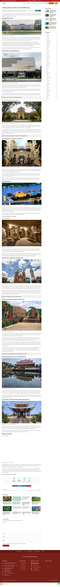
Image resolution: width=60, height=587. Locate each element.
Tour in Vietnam (13, 216)
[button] (36, 10)
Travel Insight (34, 3)
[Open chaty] (1, 584)
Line (24, 480)
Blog (9, 10)
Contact (43, 551)
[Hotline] (14, 478)
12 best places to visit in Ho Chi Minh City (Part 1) (13, 296)
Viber (29, 480)
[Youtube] (38, 563)
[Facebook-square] (32, 563)
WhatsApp (19, 480)
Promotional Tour (41, 3)
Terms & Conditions (37, 551)
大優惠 (56, 3)
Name (4, 533)
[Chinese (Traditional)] (44, 3)
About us (24, 3)
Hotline (14, 480)
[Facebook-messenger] (34, 563)
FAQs (24, 551)
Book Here (50, 3)
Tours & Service (28, 3)
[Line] (24, 478)
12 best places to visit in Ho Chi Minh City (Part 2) (13, 97)
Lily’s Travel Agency (19, 551)
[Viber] (29, 478)
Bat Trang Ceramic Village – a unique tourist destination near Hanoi (16, 135)
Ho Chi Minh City (12, 10)
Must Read (20, 10)
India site (56, 580)
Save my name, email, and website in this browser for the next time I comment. (15, 543)
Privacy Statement (29, 551)
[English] (45, 3)
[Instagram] (36, 563)
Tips (37, 3)
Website (4, 540)
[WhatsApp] (19, 478)
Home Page (17, 10)
